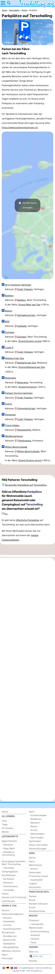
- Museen (7, 917)
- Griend (33, 868)
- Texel (32, 942)
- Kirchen (7, 925)
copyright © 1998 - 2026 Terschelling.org (26, 971)
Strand (5, 910)
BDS (7, 321)
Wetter (5, 831)
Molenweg (10, 377)
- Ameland (34, 935)
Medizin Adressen (38, 903)
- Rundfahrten (9, 936)
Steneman (10, 414)
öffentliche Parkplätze (27, 520)
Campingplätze (10, 871)
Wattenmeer (35, 865)
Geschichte (35, 887)
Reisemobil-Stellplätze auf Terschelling (25, 485)
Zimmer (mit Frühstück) (14, 897)
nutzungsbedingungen (26, 968)
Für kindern (8, 828)
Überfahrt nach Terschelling (24, 63)
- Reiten (33, 826)
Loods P (9, 347)
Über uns (33, 951)
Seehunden (35, 872)
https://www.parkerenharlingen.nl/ (20, 127)
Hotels (5, 893)
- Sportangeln (36, 837)
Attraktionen (8, 932)
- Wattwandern (37, 833)
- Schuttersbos (10, 886)
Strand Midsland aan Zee (31, 367)
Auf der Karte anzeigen (29, 205)
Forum (32, 907)
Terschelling (34, 504)
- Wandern (34, 822)
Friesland (34, 920)
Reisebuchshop (37, 911)
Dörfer (32, 857)
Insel (4, 820)
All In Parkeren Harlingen (18, 284)
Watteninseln (36, 927)
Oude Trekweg (25, 289)
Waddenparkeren (14, 436)
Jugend (33, 883)
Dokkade (21, 326)
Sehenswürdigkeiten (12, 914)
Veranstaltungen (37, 848)
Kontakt (33, 960)
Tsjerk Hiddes (12, 425)
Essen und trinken (38, 844)
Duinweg (9, 332)
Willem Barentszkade (16, 447)
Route (32, 900)
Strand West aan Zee (29, 304)
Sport (32, 811)
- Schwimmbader (38, 815)
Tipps (5, 824)
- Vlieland (34, 938)
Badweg (9, 295)
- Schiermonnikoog (39, 931)
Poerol (8, 403)
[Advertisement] (27, 469)
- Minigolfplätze (10, 947)
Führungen (7, 958)
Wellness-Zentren (11, 951)
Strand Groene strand (29, 341)
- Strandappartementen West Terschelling (14, 861)
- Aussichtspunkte (11, 928)
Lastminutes (8, 901)
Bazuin (8, 310)
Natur (5, 954)
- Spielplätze (8, 943)
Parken (32, 896)
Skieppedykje (24, 429)
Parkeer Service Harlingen (19, 393)
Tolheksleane (24, 440)
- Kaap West (8, 848)
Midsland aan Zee (26, 362)
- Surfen (33, 830)
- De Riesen (8, 879)
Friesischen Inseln (38, 876)
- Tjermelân (8, 867)
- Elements (7, 844)
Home (5, 811)
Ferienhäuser (9, 875)
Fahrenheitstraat (26, 408)
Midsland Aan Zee (14, 358)
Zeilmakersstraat (26, 315)
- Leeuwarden (36, 924)
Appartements (9, 841)
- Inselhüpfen (36, 879)
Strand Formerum (27, 386)
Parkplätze (34, 491)
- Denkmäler (8, 921)
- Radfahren (35, 819)
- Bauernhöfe (9, 939)
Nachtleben (35, 841)
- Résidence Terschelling (8, 853)
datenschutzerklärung (43, 968)
